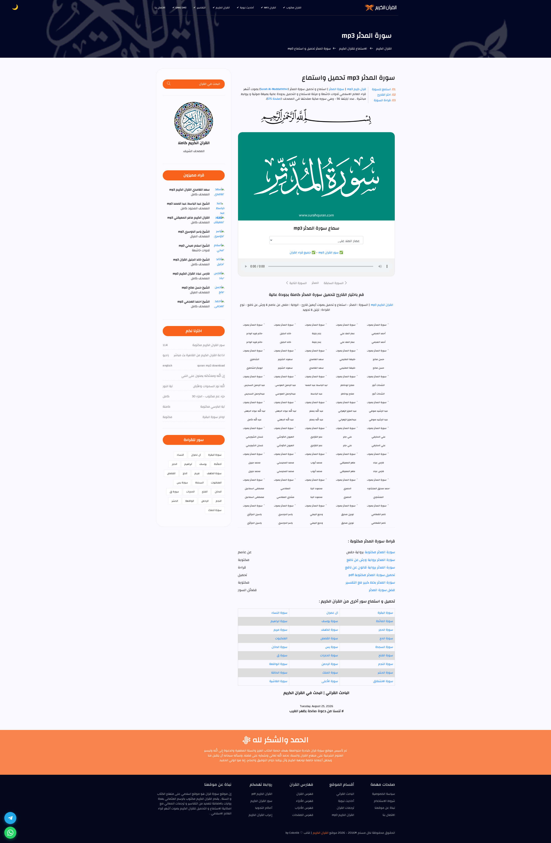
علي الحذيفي (378, 445)
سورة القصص (329, 638)
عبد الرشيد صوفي (378, 419)
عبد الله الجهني (285, 419)
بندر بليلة (316, 342)
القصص (171, 473)
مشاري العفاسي (285, 497)
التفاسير (201, 7)
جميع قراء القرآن (300, 252)
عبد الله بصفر (316, 419)
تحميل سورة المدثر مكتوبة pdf (372, 575)
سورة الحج (386, 638)
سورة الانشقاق (383, 681)
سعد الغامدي (316, 368)
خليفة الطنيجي (347, 368)
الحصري (347, 497)
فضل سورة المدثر (382, 590)
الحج (185, 473)
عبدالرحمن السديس (254, 393)
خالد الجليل (285, 342)
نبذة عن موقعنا (385, 808)
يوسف (203, 464)
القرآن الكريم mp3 (381, 305)
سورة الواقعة (278, 664)
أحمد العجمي (378, 342)
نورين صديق (347, 523)
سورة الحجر (386, 630)
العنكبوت (281, 638)
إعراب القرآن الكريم (260, 815)
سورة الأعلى (330, 681)
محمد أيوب (316, 471)
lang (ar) (181, 7)
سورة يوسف (330, 621)
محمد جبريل (254, 471)
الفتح (204, 491)
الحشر (175, 500)
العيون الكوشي (285, 445)
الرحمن (205, 500)
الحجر (174, 464)
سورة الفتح (386, 655)
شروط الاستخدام (384, 801)
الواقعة (189, 500)
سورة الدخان (279, 647)
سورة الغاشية (278, 681)
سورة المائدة (384, 621)
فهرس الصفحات (302, 815)
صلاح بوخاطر (347, 393)
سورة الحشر (385, 672)
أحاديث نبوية (247, 7)
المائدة (217, 464)
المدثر (315, 283)
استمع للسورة (381, 89)
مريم (197, 473)
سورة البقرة (385, 613)
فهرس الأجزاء (304, 801)
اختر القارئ (384, 95)
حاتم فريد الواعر (254, 342)
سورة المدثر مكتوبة (380, 552)
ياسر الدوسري (285, 523)
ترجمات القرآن (345, 808)
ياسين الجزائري (254, 523)
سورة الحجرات (329, 655)
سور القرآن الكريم (261, 801)
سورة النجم (385, 664)
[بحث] (169, 84)
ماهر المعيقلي (347, 471)
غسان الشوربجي (254, 445)
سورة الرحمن (330, 664)
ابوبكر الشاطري (254, 368)
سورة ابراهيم (279, 621)
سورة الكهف (329, 630)
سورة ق (282, 655)
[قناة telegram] (10, 818)
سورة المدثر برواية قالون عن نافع (370, 567)
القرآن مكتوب (293, 7)
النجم (218, 500)
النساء (180, 454)
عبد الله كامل (254, 419)
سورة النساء (279, 613)
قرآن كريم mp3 (356, 89)
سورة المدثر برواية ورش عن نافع (371, 560)
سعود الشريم (285, 368)
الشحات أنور (378, 393)
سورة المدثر (336, 89)
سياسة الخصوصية (383, 794)
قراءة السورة (382, 100)
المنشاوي (378, 497)
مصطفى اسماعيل (254, 497)
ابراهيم (188, 464)
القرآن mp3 (270, 7)
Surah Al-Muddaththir (274, 89)
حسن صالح (378, 368)
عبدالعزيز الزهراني (347, 419)
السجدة (199, 482)
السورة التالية (298, 283)
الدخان (218, 491)
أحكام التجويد (263, 808)
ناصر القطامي (378, 523)
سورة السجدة (384, 647)
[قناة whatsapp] (10, 833)
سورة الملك (330, 672)
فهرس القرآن (304, 794)
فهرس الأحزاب (304, 808)
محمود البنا (316, 497)
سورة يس (331, 647)
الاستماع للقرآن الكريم (353, 48)
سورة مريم (280, 630)
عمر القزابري (316, 445)
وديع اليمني (316, 523)
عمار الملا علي (347, 342)
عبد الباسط (316, 393)
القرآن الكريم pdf (261, 794)
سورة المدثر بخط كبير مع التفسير (370, 582)
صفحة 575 (274, 99)
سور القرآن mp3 (328, 252)
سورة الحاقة (279, 672)
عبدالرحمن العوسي (285, 393)
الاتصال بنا (160, 7)
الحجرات (190, 491)
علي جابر (347, 445)
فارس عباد (378, 471)
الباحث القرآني (345, 794)
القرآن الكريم (223, 7)
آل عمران (332, 613)
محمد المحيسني (285, 471)
